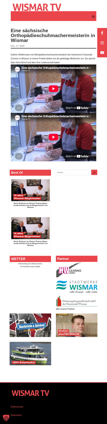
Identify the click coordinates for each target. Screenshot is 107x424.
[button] (6, 418)
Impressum (16, 415)
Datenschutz (17, 407)
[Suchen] (94, 172)
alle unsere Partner (65, 309)
